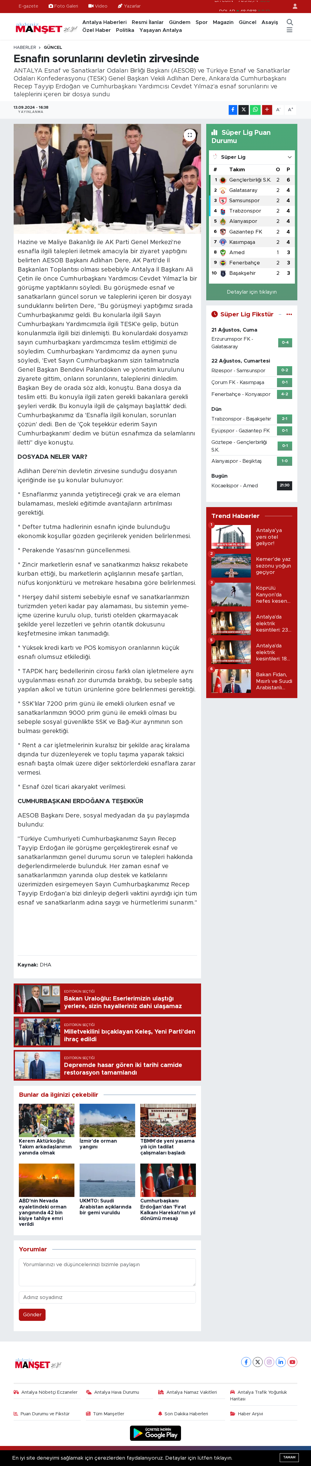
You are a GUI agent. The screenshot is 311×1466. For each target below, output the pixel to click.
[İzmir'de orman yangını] (107, 1120)
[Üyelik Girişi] (292, 6)
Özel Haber (96, 30)
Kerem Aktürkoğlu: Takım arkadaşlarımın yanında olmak (45, 1147)
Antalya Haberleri (104, 22)
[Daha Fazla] (267, 110)
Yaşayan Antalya (160, 30)
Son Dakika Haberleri (186, 1414)
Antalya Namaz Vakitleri (191, 1392)
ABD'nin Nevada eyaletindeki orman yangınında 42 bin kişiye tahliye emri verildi (43, 1212)
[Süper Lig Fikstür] (289, 314)
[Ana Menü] (289, 30)
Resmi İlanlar (148, 22)
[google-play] (156, 1432)
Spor (202, 22)
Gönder (32, 1314)
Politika (125, 30)
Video (101, 6)
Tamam (289, 1457)
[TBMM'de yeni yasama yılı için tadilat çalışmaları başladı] (168, 1120)
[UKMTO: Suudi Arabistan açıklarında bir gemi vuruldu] (107, 1180)
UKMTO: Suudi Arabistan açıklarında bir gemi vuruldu (106, 1206)
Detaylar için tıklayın (252, 292)
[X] (258, 1362)
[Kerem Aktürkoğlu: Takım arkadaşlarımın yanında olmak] (46, 1120)
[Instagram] (269, 1362)
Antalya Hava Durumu (116, 1392)
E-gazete (28, 6)
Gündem (179, 22)
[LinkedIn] (281, 1362)
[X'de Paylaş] (243, 110)
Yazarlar (132, 6)
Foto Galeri (66, 6)
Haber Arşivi (250, 1414)
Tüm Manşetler (108, 1414)
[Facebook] (246, 1362)
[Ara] (290, 22)
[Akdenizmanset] (47, 26)
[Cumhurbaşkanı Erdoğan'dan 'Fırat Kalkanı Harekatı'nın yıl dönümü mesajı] (168, 1180)
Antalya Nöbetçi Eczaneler (49, 1392)
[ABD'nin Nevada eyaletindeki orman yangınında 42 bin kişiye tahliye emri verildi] (46, 1180)
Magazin (223, 22)
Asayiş (269, 22)
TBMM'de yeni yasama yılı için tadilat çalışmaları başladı (167, 1147)
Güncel (247, 22)
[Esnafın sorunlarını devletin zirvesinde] (107, 179)
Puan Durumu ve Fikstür (45, 1414)
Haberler (25, 48)
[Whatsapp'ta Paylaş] (255, 110)
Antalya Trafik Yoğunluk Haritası (258, 1395)
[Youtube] (292, 1362)
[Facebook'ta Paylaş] (233, 110)
